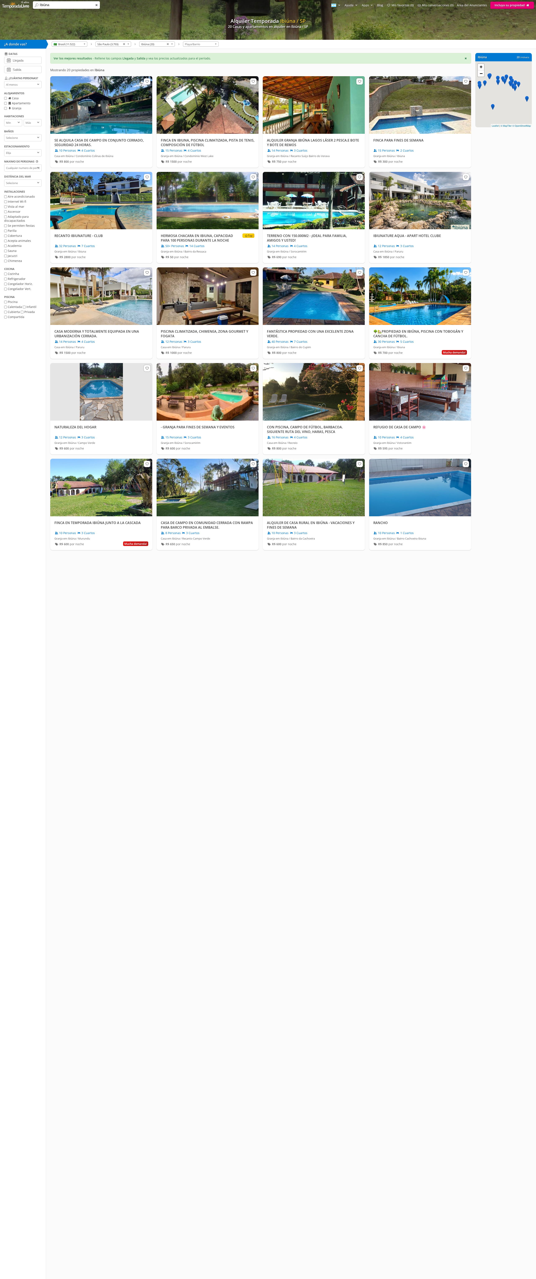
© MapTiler (506, 125)
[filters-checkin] (8, 60)
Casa (15, 98)
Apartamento (20, 103)
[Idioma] (336, 5)
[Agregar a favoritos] (147, 81)
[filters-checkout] (8, 69)
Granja (16, 108)
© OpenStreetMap (521, 125)
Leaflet (495, 125)
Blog (380, 5)
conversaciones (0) (438, 5)
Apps (366, 5)
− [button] (481, 73)
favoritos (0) (403, 5)
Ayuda (349, 5)
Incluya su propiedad (510, 5)
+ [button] (481, 67)
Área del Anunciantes (472, 5)
